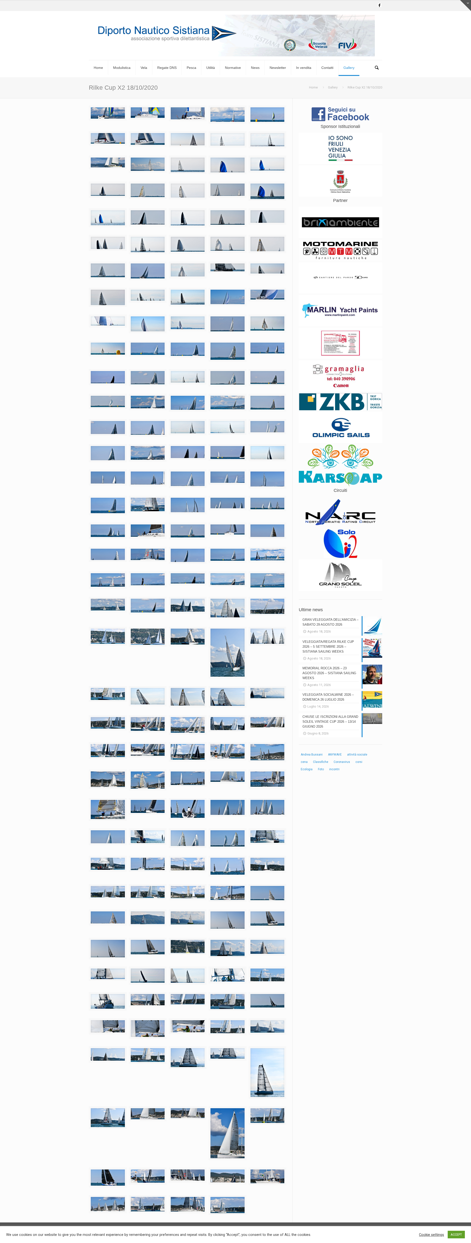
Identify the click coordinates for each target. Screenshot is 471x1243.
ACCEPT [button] (456, 1234)
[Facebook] (379, 5)
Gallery (333, 87)
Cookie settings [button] (431, 1234)
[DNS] (235, 35)
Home (313, 87)
